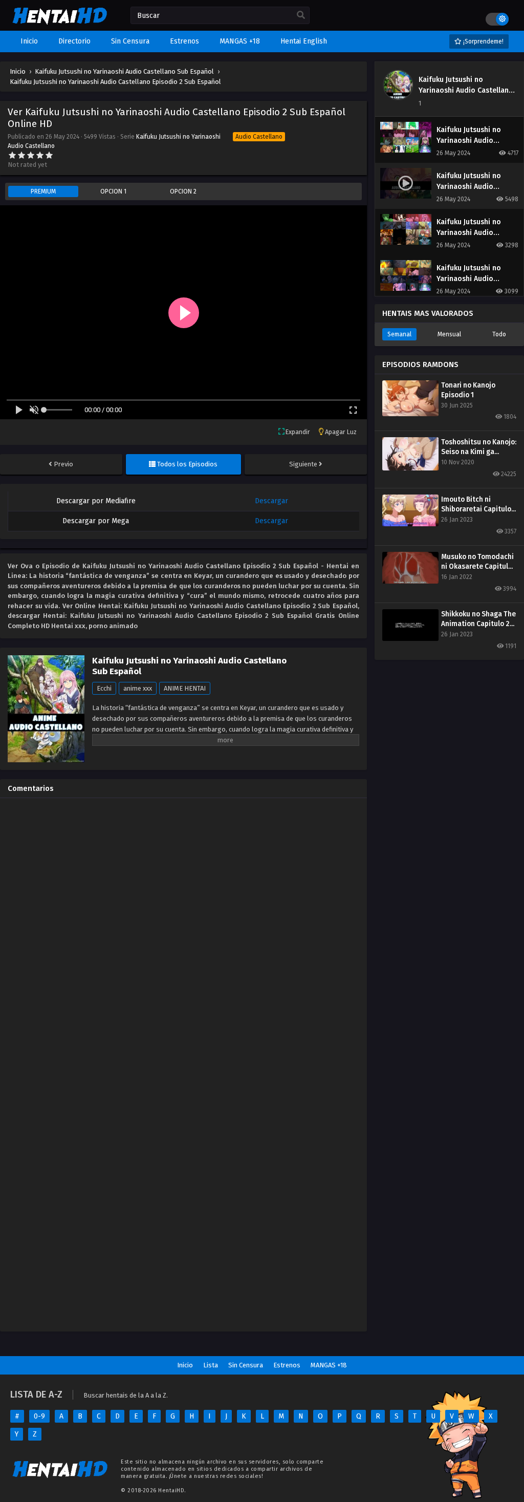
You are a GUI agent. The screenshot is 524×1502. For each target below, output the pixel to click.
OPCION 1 (113, 191)
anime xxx (137, 688)
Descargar (271, 501)
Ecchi (104, 688)
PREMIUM (43, 191)
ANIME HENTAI (185, 688)
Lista (210, 1365)
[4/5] (40, 155)
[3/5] (30, 155)
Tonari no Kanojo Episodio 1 (468, 390)
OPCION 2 (183, 191)
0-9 (39, 1416)
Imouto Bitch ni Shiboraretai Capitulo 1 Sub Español (478, 504)
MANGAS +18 (329, 1365)
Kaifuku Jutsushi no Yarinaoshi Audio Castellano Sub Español (466, 90)
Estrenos (286, 1365)
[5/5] (49, 155)
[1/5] (12, 155)
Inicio (185, 1365)
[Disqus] (183, 934)
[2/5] (21, 155)
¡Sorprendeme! (483, 41)
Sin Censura (245, 1365)
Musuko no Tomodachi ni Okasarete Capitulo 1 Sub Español (477, 561)
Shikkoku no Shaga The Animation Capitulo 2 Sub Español (478, 619)
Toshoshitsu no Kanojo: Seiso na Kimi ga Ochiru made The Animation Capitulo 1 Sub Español (478, 447)
